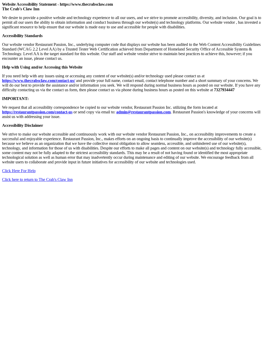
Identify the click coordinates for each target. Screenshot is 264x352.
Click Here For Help (19, 171)
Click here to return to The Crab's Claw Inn (37, 179)
